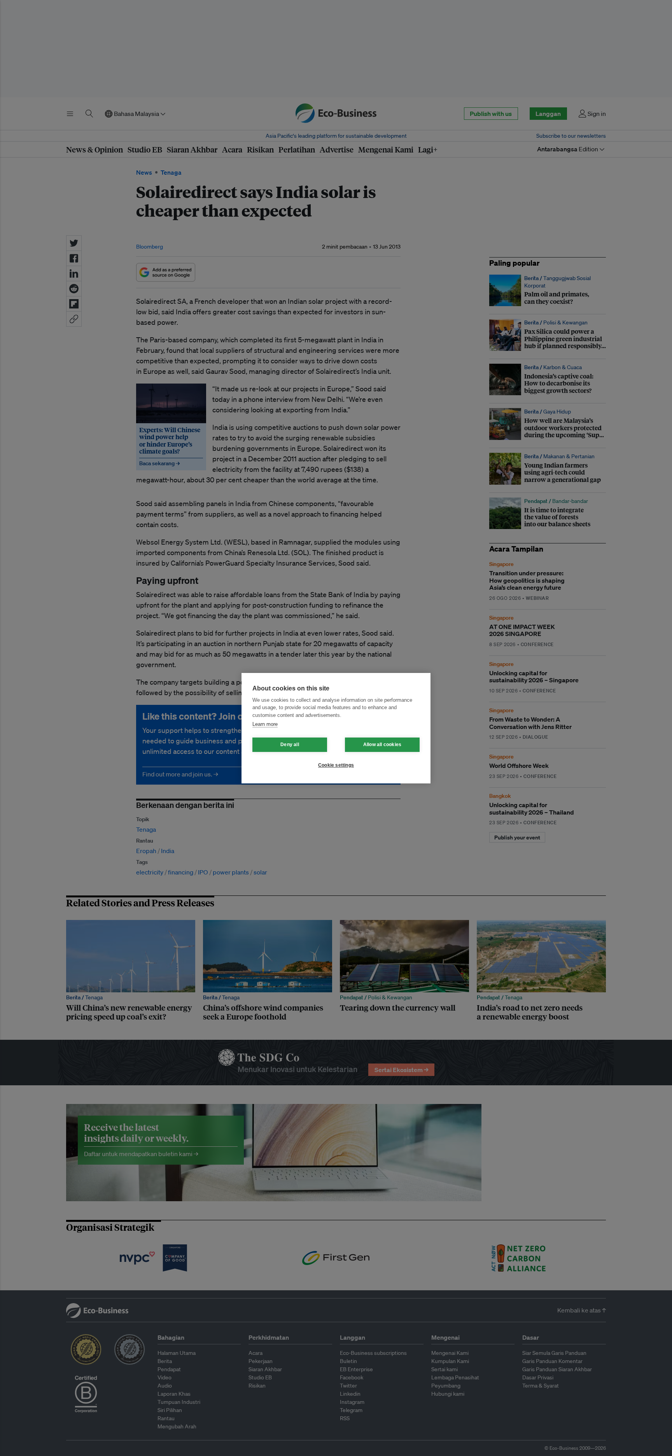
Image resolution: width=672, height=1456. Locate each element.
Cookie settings (336, 765)
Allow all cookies (382, 744)
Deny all (289, 744)
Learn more (265, 724)
